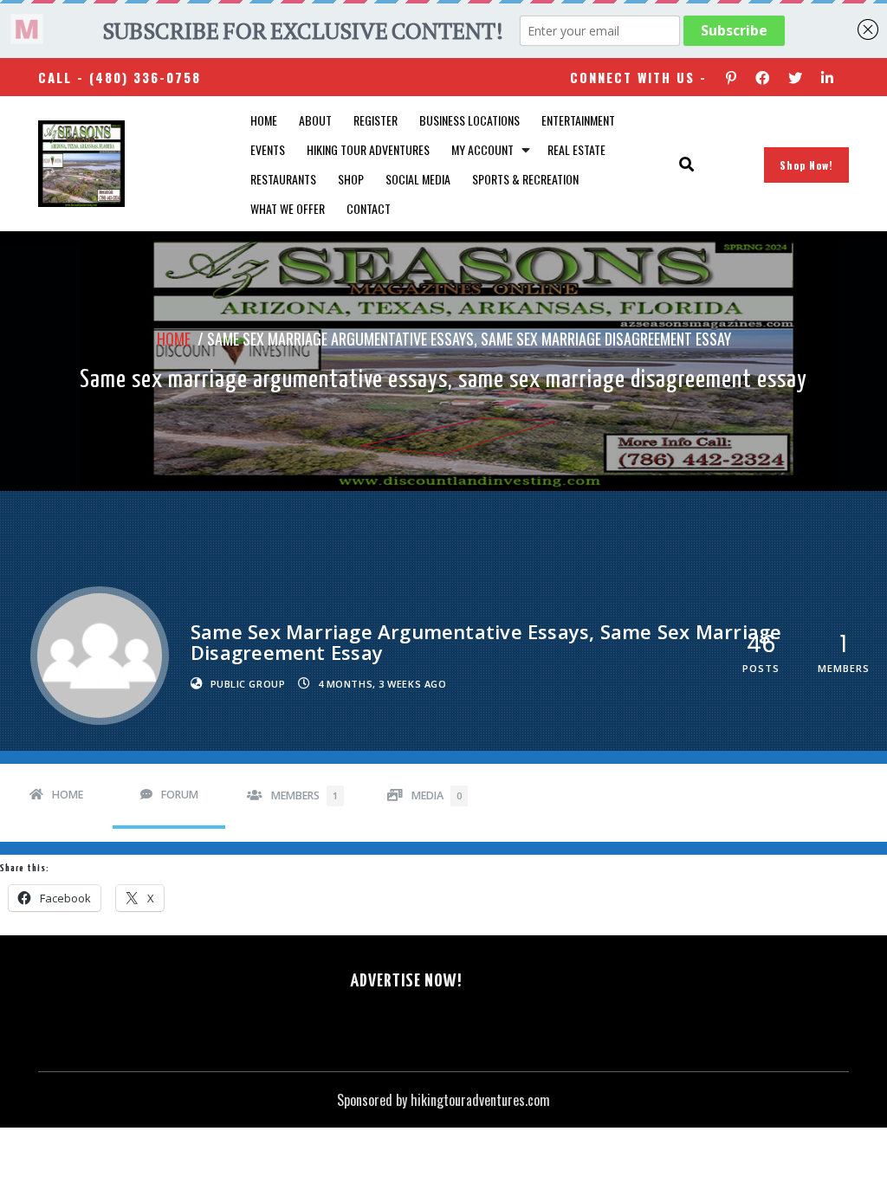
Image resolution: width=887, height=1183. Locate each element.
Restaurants (283, 179)
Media (436, 795)
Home (263, 120)
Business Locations (469, 120)
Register (375, 120)
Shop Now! (806, 165)
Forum (179, 794)
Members (304, 795)
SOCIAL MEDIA (417, 179)
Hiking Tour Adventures (368, 149)
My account (482, 149)
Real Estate (576, 149)
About (315, 120)
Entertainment (578, 120)
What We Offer (287, 208)
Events (267, 149)
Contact (368, 208)
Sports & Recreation (525, 179)
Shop (351, 179)
